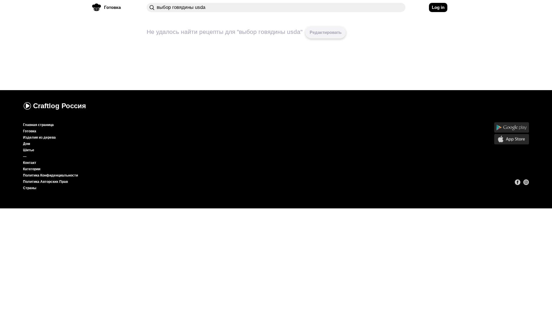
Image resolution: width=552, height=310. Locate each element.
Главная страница (38, 125)
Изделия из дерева (39, 137)
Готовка (29, 131)
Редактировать (326, 32)
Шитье (28, 150)
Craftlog (59, 106)
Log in (438, 7)
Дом (26, 144)
